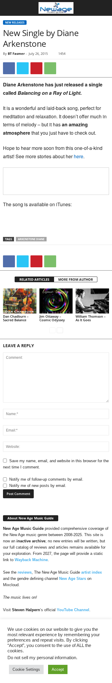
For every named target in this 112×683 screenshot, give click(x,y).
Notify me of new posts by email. (37, 485)
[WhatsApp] (50, 68)
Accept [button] (58, 669)
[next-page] (60, 330)
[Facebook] (9, 68)
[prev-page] (52, 330)
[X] (23, 68)
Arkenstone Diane (31, 239)
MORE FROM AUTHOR (75, 279)
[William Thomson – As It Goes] (92, 300)
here (78, 156)
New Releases (14, 22)
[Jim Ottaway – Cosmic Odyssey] (56, 300)
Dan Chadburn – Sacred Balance (16, 318)
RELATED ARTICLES (34, 279)
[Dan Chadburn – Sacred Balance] (19, 300)
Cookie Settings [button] (26, 669)
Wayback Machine (31, 560)
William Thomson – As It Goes (91, 318)
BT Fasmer (16, 53)
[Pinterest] (36, 68)
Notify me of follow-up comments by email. (46, 479)
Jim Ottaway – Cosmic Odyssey (52, 318)
